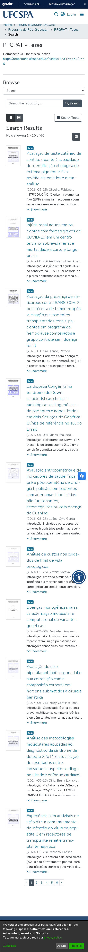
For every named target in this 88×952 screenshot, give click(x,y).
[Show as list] (10, 118)
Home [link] (7, 24)
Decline (62, 946)
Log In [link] (71, 14)
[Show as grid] (19, 118)
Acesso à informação (62, 4)
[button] (18, 14)
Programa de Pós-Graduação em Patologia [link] (28, 29)
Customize (9, 946)
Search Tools (69, 117)
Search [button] (74, 103)
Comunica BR (31, 4)
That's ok (76, 946)
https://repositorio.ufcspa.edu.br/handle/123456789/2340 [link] (44, 61)
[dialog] (44, 936)
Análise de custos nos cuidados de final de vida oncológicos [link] (53, 560)
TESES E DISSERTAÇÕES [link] (36, 24)
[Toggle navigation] (82, 14)
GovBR (7, 4)
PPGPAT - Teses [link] (66, 29)
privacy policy (52, 938)
